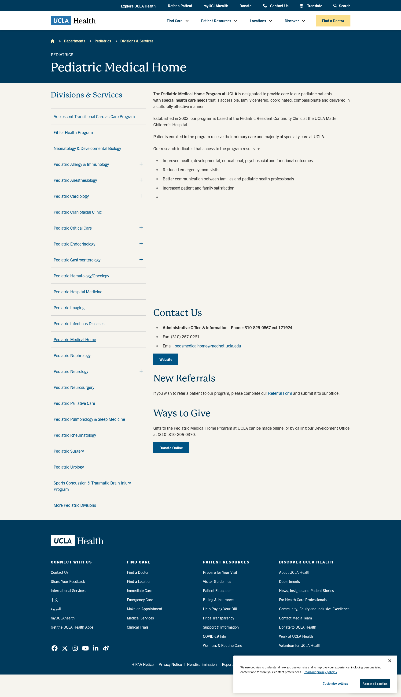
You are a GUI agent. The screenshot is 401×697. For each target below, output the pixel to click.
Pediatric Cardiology (71, 196)
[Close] (390, 661)
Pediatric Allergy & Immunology (81, 164)
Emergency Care (140, 599)
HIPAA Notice (143, 664)
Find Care (174, 20)
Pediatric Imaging (69, 307)
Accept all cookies (375, 684)
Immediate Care (139, 590)
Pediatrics (103, 40)
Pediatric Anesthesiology (75, 180)
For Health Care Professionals (303, 599)
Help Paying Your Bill (220, 608)
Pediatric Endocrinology (74, 243)
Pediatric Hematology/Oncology (81, 275)
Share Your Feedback (68, 581)
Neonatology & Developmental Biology (87, 148)
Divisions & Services (136, 40)
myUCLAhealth (216, 5)
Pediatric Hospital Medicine (78, 291)
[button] (139, 6)
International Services (68, 590)
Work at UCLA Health (296, 636)
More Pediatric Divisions (75, 505)
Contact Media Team (295, 617)
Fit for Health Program (73, 132)
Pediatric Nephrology (72, 355)
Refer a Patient (180, 5)
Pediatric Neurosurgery (74, 387)
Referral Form (280, 393)
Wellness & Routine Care (222, 645)
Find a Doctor (333, 20)
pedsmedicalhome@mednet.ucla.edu (208, 345)
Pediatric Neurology (71, 371)
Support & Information (221, 627)
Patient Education (217, 590)
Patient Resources (216, 20)
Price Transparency (218, 617)
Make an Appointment (144, 608)
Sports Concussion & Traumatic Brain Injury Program (92, 486)
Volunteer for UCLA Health (300, 645)
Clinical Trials (137, 627)
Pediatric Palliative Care (74, 403)
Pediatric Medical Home (75, 339)
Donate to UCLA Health (297, 627)
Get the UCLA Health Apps (72, 627)
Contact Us (279, 5)
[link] (54, 648)
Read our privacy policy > (320, 672)
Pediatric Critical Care (73, 228)
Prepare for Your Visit (220, 572)
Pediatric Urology (69, 467)
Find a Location (139, 581)
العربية (56, 608)
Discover (292, 20)
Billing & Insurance (218, 599)
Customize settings (335, 683)
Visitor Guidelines (217, 581)
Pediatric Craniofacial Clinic (78, 212)
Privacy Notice (170, 664)
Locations (258, 20)
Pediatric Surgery (69, 451)
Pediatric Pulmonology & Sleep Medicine (89, 419)
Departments (74, 40)
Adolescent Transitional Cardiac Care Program (94, 116)
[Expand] (141, 164)
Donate (245, 5)
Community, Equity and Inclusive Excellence (314, 608)
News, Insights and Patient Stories (306, 590)
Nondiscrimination (202, 664)
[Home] (53, 41)
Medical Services (140, 617)
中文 (54, 599)
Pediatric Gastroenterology (77, 259)
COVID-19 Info (214, 636)
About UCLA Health (294, 572)
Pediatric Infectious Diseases (79, 323)
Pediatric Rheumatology (75, 435)
